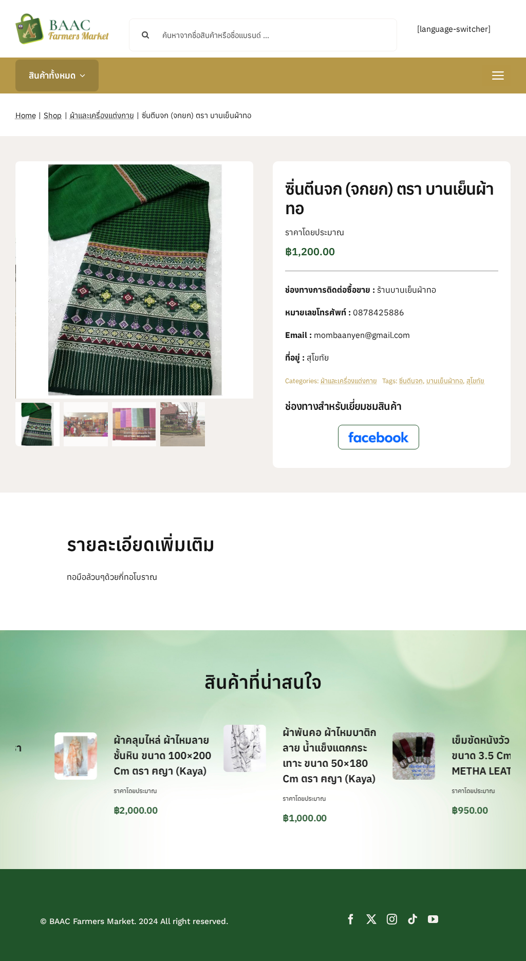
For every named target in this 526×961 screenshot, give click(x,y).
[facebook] (351, 919)
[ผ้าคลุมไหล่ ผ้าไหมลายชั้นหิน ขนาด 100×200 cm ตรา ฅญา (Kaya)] (46, 737)
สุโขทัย (475, 380)
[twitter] (371, 919)
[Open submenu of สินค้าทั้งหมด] (80, 75)
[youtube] (433, 919)
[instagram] (392, 919)
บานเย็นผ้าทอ (444, 380)
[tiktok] (412, 919)
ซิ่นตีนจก (411, 380)
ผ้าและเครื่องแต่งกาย (349, 380)
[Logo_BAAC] (62, 15)
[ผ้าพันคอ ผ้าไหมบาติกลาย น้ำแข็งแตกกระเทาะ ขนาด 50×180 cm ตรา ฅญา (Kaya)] (215, 730)
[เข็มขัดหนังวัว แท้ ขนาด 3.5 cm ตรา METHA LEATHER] (384, 737)
